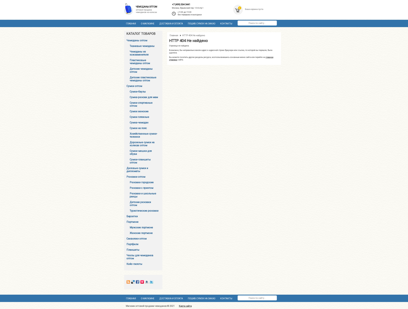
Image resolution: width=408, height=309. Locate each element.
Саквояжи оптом (137, 238)
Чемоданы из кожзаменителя (139, 53)
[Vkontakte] (147, 282)
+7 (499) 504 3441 (181, 4)
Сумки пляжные (139, 116)
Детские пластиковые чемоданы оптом (143, 79)
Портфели (132, 244)
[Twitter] (151, 282)
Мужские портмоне (141, 227)
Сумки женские (139, 111)
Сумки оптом (134, 86)
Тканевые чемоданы (142, 46)
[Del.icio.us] (133, 282)
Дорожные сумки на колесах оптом (142, 144)
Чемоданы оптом (137, 40)
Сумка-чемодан (139, 122)
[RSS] (128, 282)
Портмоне (132, 221)
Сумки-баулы (138, 91)
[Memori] (142, 282)
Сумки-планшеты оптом (140, 161)
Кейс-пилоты (134, 263)
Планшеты (133, 249)
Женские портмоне (141, 233)
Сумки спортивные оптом (141, 104)
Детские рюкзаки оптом (140, 204)
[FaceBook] (137, 282)
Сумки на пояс (138, 128)
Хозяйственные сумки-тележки (143, 135)
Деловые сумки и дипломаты (137, 170)
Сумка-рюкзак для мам (144, 97)
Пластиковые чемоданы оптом (140, 62)
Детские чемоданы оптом (141, 70)
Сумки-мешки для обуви (141, 152)
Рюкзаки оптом (136, 176)
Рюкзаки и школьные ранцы (143, 195)
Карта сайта (185, 306)
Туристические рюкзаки (144, 210)
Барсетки (132, 216)
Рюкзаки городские (142, 182)
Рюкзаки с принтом (141, 187)
